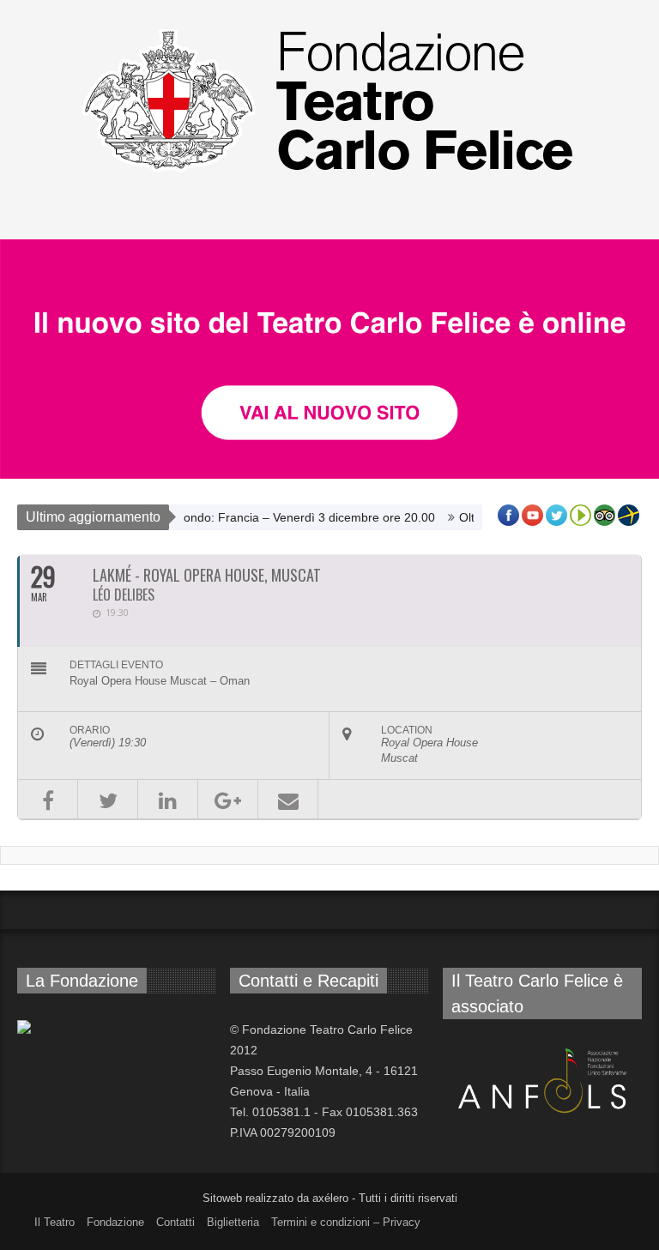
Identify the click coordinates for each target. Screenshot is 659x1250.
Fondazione (115, 1222)
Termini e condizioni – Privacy (345, 1222)
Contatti (175, 1222)
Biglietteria (233, 1222)
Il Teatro (54, 1222)
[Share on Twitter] (107, 799)
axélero (330, 1198)
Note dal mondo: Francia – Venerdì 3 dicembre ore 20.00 (265, 517)
